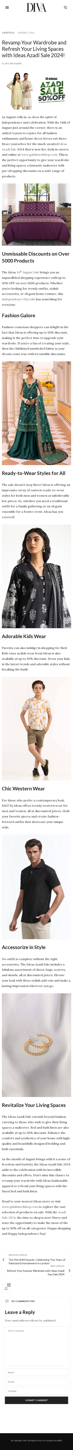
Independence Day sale (18, 299)
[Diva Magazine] (36, 7)
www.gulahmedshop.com (39, 154)
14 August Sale (28, 272)
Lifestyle (8, 33)
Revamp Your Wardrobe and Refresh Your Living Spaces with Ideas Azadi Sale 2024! (34, 48)
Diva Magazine (13, 63)
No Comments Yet (23, 1301)
